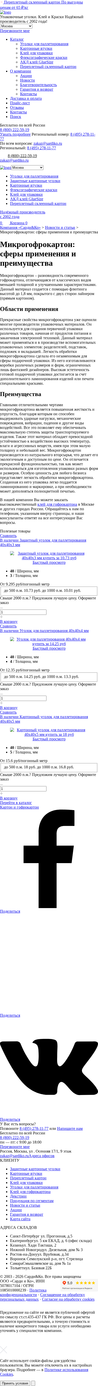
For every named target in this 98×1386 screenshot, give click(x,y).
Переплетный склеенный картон (48, 66)
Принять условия (15, 1383)
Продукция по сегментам (32, 1201)
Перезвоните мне (15, 1147)
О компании (20, 71)
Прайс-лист (20, 103)
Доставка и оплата (26, 98)
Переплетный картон (28, 1178)
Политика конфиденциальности (23, 1292)
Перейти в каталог (16, 802)
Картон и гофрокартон (19, 807)
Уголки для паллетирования (44, 44)
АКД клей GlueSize (36, 62)
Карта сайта (20, 1219)
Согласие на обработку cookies (68, 1299)
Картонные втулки (36, 48)
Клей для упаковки (36, 53)
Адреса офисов (42, 1156)
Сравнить (8, 535)
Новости (27, 80)
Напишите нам (70, 1128)
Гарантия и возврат (36, 89)
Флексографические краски (43, 57)
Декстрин (18, 1196)
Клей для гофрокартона (30, 1191)
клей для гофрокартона (57, 504)
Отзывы (17, 107)
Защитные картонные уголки (35, 181)
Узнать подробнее (15, 134)
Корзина (18, 223)
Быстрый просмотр (49, 562)
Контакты (28, 94)
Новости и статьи (25, 1205)
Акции (26, 76)
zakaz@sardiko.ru (47, 143)
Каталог (17, 39)
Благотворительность (38, 85)
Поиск (15, 116)
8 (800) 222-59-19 (14, 130)
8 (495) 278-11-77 (41, 148)
